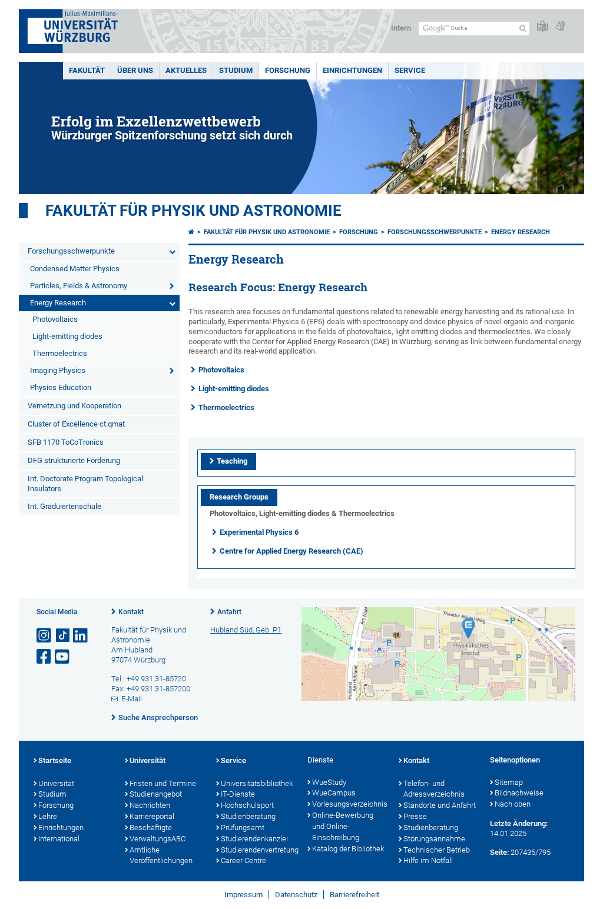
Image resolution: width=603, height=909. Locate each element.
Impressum (243, 894)
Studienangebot (156, 794)
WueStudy (329, 782)
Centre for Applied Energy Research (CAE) (291, 551)
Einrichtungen (352, 70)
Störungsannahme (434, 838)
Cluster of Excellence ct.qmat (76, 423)
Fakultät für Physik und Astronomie (193, 210)
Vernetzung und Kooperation (74, 405)
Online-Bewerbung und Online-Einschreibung (342, 826)
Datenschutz (296, 894)
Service (410, 70)
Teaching (232, 461)
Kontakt (131, 612)
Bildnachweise (519, 792)
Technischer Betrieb (436, 849)
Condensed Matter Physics (75, 268)
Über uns (135, 70)
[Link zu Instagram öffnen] (45, 635)
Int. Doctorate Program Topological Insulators (85, 483)
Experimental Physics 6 (259, 532)
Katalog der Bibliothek (348, 848)
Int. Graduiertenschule (64, 506)
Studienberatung (248, 816)
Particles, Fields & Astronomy (78, 285)
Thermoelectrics (59, 353)
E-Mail (131, 698)
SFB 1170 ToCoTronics (66, 442)
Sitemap (509, 782)
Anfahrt (229, 612)
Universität (56, 783)
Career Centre (243, 860)
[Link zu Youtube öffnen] (63, 657)
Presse (415, 816)
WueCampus (334, 792)
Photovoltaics (55, 319)
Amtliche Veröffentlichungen (161, 855)
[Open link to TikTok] (63, 635)
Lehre (47, 816)
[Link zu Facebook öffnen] (45, 657)
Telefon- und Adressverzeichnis (434, 789)
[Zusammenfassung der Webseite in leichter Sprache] (542, 27)
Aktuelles (186, 70)
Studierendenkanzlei (254, 838)
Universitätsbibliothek (257, 783)
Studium (236, 70)
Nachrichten (150, 805)
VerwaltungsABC (157, 838)
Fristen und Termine (163, 783)
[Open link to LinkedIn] (81, 635)
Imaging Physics (57, 370)
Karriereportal (152, 816)
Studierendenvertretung (258, 849)
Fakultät (87, 70)
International (58, 838)
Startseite (54, 760)
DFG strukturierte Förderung (74, 460)
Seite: (499, 852)
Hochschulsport (247, 805)
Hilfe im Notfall (428, 860)
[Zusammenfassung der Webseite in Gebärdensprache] (560, 27)
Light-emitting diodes (67, 336)
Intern (401, 28)
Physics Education (60, 387)
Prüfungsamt (242, 827)
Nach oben (513, 804)
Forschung (287, 70)
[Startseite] (191, 232)
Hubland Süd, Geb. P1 (245, 629)
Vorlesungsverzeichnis (349, 804)
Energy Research (58, 302)
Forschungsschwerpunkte (71, 251)
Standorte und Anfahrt (439, 805)
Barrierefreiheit (354, 894)
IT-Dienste (238, 794)
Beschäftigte (151, 827)
